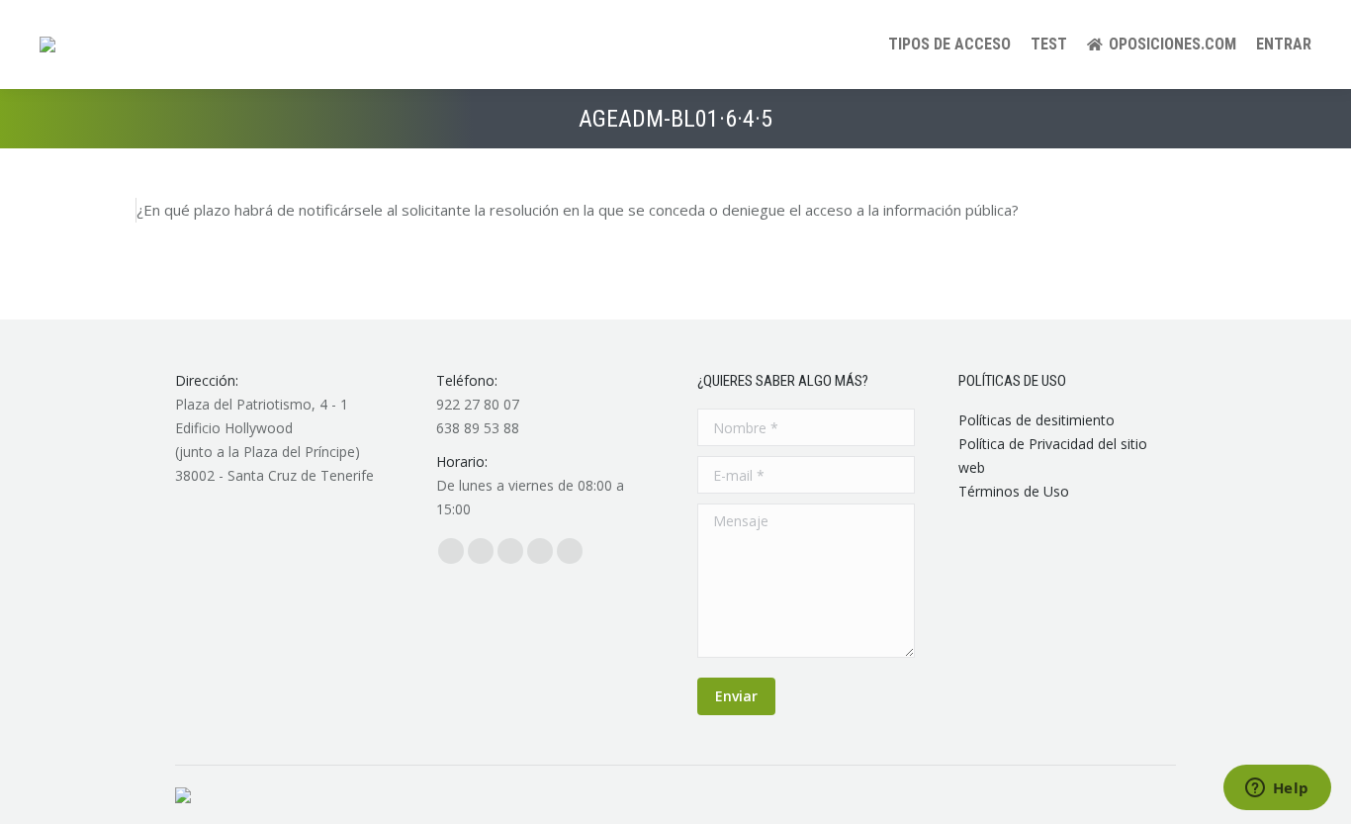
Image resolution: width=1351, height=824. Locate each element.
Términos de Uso (1013, 491)
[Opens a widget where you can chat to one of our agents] (1276, 789)
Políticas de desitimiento (1036, 420)
